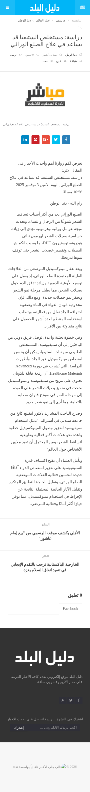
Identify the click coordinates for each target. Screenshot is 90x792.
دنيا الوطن (24, 20)
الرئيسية (77, 20)
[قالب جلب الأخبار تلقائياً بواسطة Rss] (39, 767)
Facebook (70, 608)
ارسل (13, 54)
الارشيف (61, 20)
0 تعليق (30, 54)
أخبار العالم (43, 20)
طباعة (73, 60)
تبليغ (58, 60)
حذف (45, 60)
